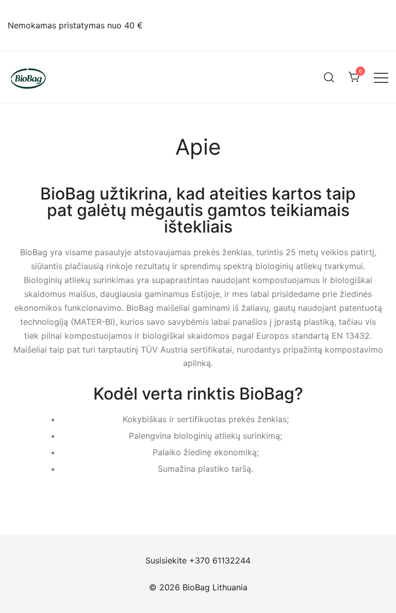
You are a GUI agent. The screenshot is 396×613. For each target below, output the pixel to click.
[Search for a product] (329, 77)
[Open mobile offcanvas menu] (381, 77)
